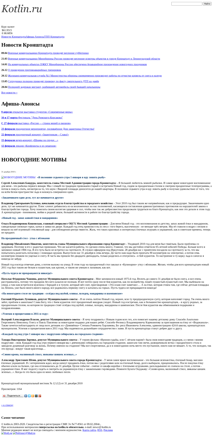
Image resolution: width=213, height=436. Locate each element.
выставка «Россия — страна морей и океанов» (36, 123)
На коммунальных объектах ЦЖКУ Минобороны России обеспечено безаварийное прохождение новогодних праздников (77, 64)
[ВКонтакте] (26, 396)
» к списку (7, 405)
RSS (99, 430)
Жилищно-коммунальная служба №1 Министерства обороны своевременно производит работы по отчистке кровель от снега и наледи (85, 75)
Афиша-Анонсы (35, 36)
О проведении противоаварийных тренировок (34, 70)
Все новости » (9, 92)
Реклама (108, 430)
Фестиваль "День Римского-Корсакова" (32, 117)
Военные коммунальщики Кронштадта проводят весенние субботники (48, 53)
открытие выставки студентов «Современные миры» (37, 111)
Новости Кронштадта (13, 36)
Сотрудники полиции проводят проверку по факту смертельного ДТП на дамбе (53, 81)
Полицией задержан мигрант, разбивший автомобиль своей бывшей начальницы (54, 87)
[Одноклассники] (33, 396)
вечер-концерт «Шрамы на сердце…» (29, 140)
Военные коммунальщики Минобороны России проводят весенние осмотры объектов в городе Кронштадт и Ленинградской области (84, 58)
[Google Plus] (40, 396)
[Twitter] (29, 396)
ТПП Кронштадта (54, 36)
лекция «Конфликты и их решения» (28, 145)
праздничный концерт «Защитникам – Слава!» (35, 134)
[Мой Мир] (36, 396)
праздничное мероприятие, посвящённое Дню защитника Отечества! (47, 128)
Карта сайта (89, 430)
